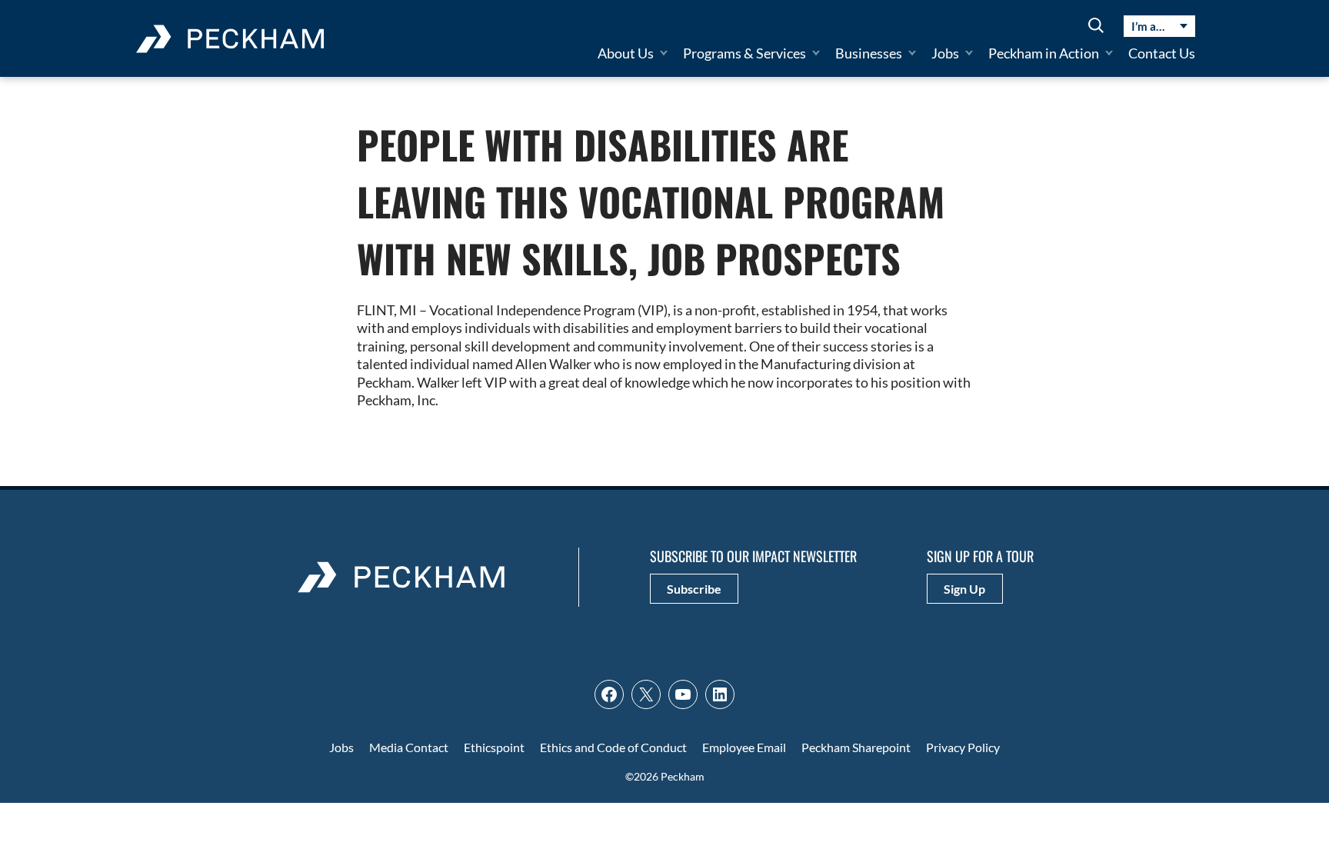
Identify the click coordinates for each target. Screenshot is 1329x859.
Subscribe (694, 588)
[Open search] (1096, 26)
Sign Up (964, 588)
